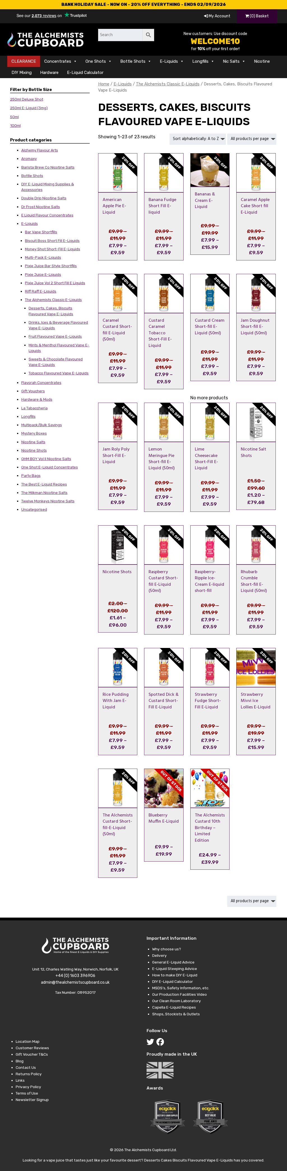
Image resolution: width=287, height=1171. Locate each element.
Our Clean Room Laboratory (176, 1001)
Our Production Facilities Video (179, 994)
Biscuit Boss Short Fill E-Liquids (52, 240)
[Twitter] (151, 1043)
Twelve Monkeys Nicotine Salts (48, 501)
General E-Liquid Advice (173, 962)
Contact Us (26, 1067)
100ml (15, 125)
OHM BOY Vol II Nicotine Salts (46, 458)
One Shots (95, 61)
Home (103, 84)
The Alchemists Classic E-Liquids (53, 299)
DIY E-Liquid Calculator (172, 981)
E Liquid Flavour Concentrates (47, 215)
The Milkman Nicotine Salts (44, 492)
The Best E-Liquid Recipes (44, 484)
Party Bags (31, 475)
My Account (219, 16)
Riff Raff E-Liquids (40, 291)
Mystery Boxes (34, 433)
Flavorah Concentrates (41, 382)
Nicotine (262, 61)
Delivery (159, 955)
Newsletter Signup (32, 1099)
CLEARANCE (23, 61)
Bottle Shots (132, 61)
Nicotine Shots (34, 450)
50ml (14, 117)
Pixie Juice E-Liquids (43, 274)
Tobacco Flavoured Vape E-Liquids (59, 373)
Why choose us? (166, 949)
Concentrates (57, 61)
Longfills (200, 61)
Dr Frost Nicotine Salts (40, 206)
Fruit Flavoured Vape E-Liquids (55, 336)
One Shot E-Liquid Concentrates (49, 467)
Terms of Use (27, 1093)
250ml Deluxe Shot (26, 99)
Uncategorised (34, 509)
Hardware (49, 72)
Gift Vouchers (33, 391)
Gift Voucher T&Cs (32, 1054)
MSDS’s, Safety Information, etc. (180, 988)
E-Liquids (169, 61)
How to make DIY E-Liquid (174, 975)
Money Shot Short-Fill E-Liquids (52, 249)
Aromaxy (29, 158)
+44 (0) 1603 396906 (75, 975)
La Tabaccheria (34, 408)
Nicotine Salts (33, 442)
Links (20, 1080)
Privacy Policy (28, 1086)
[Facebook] (161, 1043)
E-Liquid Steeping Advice (174, 968)
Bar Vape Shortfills (41, 232)
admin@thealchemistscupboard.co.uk (75, 982)
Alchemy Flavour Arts (39, 150)
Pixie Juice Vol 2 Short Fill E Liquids (55, 283)
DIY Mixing (21, 72)
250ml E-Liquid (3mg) (29, 108)
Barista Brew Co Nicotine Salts (48, 167)
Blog (20, 1061)
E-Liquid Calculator (85, 72)
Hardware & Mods (36, 399)
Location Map (28, 1041)
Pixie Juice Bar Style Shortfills (51, 265)
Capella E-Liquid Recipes (174, 1007)
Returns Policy (29, 1074)
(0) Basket (259, 16)
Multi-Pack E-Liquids (43, 257)
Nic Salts (231, 61)
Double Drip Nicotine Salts (43, 198)
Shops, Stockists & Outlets (176, 1014)
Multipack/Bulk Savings (41, 425)
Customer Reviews (32, 1048)
